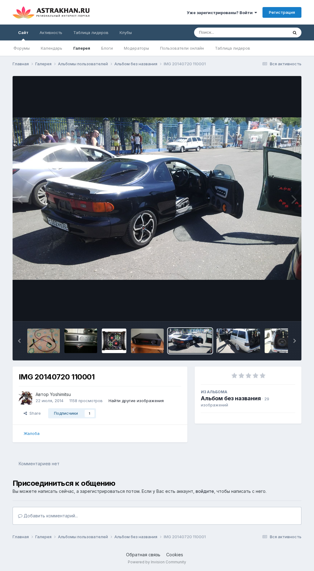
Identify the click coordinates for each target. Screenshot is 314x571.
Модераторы (136, 48)
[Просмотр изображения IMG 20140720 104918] (286, 341)
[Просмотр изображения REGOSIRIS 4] (114, 341)
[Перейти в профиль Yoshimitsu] (25, 398)
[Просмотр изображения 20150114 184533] (80, 341)
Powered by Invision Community (157, 562)
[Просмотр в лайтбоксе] (157, 198)
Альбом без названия (231, 398)
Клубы (126, 32)
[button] (19, 341)
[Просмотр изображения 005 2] (147, 341)
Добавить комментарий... (50, 515)
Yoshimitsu (60, 394)
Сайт (23, 32)
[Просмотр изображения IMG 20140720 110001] (190, 341)
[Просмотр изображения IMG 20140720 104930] (238, 341)
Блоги (107, 48)
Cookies (174, 554)
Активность (51, 32)
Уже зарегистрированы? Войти (221, 12)
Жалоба (32, 433)
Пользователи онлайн (182, 48)
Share (34, 413)
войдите (205, 491)
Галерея (81, 48)
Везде (274, 32)
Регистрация (282, 12)
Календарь (51, 48)
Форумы (21, 48)
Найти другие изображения (136, 400)
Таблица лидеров (232, 48)
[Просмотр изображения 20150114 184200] (43, 341)
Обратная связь (143, 554)
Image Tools (276, 310)
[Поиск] (294, 32)
